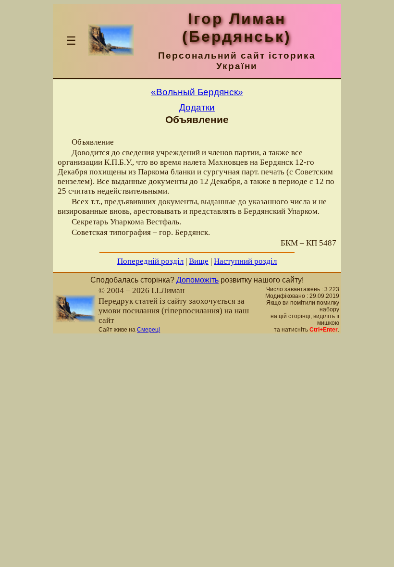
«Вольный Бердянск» (197, 92)
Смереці (148, 329)
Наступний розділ (245, 261)
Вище (199, 261)
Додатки (197, 107)
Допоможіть (197, 280)
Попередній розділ (150, 261)
